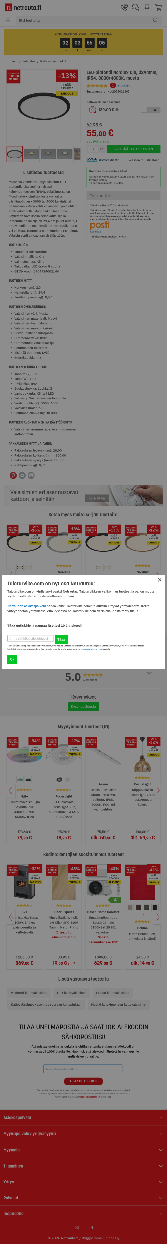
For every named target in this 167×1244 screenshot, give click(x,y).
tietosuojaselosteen (88, 649)
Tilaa (61, 639)
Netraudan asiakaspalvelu (26, 606)
